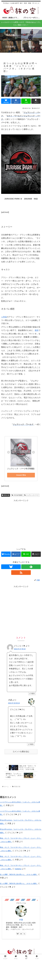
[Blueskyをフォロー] (11, 566)
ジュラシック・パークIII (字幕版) (20, 469)
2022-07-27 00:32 (20, 649)
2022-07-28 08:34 (14, 703)
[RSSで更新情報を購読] (21, 572)
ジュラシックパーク (32, 495)
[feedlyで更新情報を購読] (31, 566)
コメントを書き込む (21, 752)
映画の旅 (6, 495)
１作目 (4, 317)
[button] (36, 101)
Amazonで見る (21, 475)
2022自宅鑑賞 (18, 495)
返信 (33, 693)
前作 (36, 330)
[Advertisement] (21, 523)
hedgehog (18, 869)
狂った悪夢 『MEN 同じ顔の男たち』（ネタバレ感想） (19, 874)
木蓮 (21, 920)
